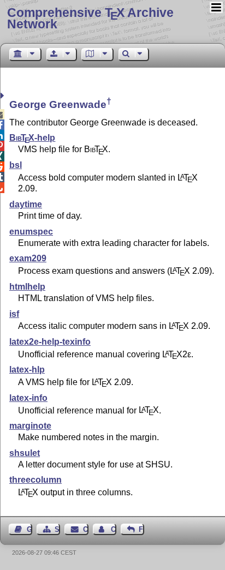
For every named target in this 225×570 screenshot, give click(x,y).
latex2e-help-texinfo (50, 341)
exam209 (27, 258)
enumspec (31, 231)
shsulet (24, 453)
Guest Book (29, 529)
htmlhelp (27, 286)
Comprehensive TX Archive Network (90, 18)
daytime (25, 204)
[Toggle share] (4, 96)
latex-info (28, 398)
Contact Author (113, 529)
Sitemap (57, 529)
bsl (15, 165)
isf (14, 314)
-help (32, 137)
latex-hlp (27, 369)
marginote (30, 425)
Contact (85, 529)
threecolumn (35, 479)
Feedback (141, 529)
